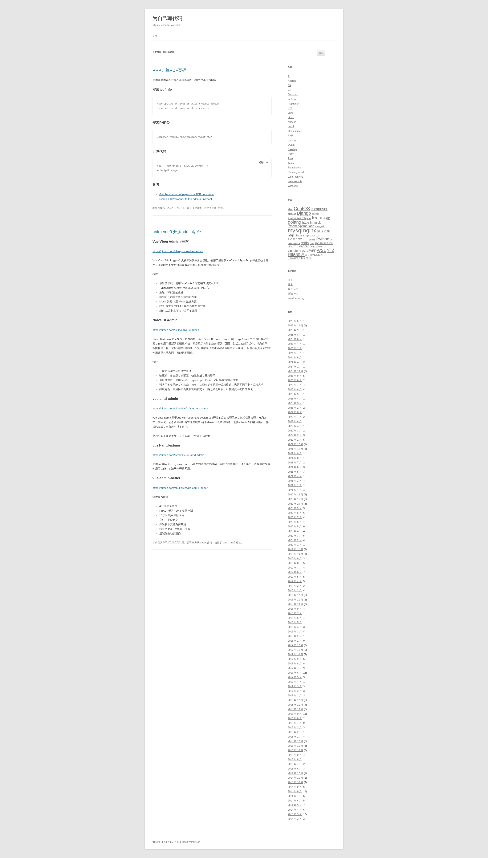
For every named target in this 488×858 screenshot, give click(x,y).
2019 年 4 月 (295, 581)
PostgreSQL (298, 239)
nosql (291, 126)
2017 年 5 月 (295, 677)
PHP (194, 208)
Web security (295, 181)
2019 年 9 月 (295, 558)
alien (290, 209)
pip (317, 235)
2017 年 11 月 (295, 649)
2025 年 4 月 (295, 343)
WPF (312, 250)
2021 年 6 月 (295, 467)
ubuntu (293, 246)
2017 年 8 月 (295, 663)
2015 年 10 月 (295, 750)
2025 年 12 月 (295, 325)
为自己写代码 (167, 18)
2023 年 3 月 (295, 403)
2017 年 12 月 (295, 645)
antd (225, 542)
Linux (291, 117)
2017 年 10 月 (295, 654)
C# (289, 85)
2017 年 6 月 (295, 672)
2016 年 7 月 (295, 723)
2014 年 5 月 (295, 805)
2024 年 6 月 (295, 357)
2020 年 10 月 (295, 503)
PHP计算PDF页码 (169, 70)
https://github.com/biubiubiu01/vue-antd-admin (180, 408)
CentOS (302, 208)
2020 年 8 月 (295, 512)
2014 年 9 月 (295, 786)
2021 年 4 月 (295, 476)
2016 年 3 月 (295, 727)
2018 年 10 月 (295, 604)
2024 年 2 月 (295, 366)
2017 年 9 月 (295, 659)
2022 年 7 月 (295, 416)
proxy (312, 239)
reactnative (294, 243)
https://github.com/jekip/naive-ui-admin (175, 329)
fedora (318, 217)
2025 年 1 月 (295, 348)
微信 (307, 255)
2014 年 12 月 (295, 773)
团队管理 (296, 254)
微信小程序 (316, 255)
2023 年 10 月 (295, 371)
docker (315, 213)
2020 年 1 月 (295, 544)
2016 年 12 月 (295, 700)
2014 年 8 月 (295, 791)
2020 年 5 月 (295, 526)
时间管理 (306, 258)
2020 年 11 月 (295, 499)
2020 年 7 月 (295, 517)
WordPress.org (296, 298)
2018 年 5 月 (295, 622)
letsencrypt (295, 226)
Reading (292, 149)
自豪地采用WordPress (188, 842)
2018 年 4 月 (295, 627)
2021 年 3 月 (295, 480)
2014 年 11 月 (295, 777)
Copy (266, 162)
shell (312, 243)
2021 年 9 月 (295, 453)
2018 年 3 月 (295, 631)
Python (292, 140)
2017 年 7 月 (295, 668)
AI (289, 76)
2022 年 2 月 (295, 435)
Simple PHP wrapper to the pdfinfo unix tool (185, 198)
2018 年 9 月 (295, 608)
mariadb (308, 226)
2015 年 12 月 (295, 741)
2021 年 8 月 (295, 458)
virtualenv (294, 250)
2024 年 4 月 (295, 362)
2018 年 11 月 (295, 599)
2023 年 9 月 (295, 375)
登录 (290, 284)
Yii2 (330, 250)
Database (293, 94)
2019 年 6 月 (295, 572)
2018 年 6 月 (295, 617)
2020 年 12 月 (295, 494)
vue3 (232, 542)
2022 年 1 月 (295, 439)
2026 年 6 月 (295, 321)
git (328, 218)
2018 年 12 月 (295, 595)
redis (305, 243)
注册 (290, 279)
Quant (291, 144)
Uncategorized (296, 172)
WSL (321, 250)
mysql (295, 230)
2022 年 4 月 (295, 426)
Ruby (291, 153)
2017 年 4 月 (295, 681)
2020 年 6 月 (295, 522)
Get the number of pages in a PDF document (186, 194)
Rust (290, 158)
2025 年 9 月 (295, 330)
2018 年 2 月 (295, 636)
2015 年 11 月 (295, 745)
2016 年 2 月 (295, 732)
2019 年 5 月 (295, 576)
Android (292, 80)
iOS (290, 108)
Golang (292, 99)
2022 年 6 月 (295, 421)
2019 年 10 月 (295, 554)
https (305, 222)
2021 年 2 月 (295, 485)
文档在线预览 (294, 258)
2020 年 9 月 (295, 508)
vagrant (305, 246)
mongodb (320, 226)
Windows (293, 185)
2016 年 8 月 (295, 718)
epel (309, 218)
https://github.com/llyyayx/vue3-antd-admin (178, 454)
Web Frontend (199, 542)
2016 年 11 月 (295, 704)
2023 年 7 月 (295, 385)
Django (304, 213)
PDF (214, 208)
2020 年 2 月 (295, 540)
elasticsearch (297, 218)
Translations (294, 167)
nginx (309, 230)
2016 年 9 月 (295, 713)
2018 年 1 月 (295, 640)
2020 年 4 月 (295, 531)
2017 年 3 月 (295, 686)
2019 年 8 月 (295, 563)
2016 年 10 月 (295, 709)
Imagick (315, 222)
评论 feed (293, 293)
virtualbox (316, 246)
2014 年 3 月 (295, 814)
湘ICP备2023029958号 (164, 842)
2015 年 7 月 (295, 764)
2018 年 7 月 (295, 613)
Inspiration (293, 103)
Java (290, 112)
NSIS (320, 231)
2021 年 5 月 (295, 471)
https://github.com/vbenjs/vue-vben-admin (177, 251)
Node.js (292, 121)
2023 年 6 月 (295, 389)
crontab (292, 213)
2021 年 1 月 (295, 490)
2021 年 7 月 (295, 462)
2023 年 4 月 (295, 398)
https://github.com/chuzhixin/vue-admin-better (180, 487)
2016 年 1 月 (295, 736)
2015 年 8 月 (295, 759)
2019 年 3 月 (295, 585)
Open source (295, 131)
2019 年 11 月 (295, 549)
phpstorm (310, 235)
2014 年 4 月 (295, 809)
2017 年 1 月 (295, 695)
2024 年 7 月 (295, 353)
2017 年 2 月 (295, 691)
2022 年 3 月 (295, 430)
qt (331, 239)
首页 (154, 36)
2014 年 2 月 (295, 818)
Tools (291, 163)
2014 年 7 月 (295, 796)
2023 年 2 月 (295, 407)
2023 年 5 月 (295, 394)
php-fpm (299, 235)
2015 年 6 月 (295, 768)
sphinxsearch (324, 243)
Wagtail (305, 251)
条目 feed (293, 289)
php (291, 235)
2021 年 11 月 (295, 448)
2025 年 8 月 (295, 334)
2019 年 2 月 (295, 590)
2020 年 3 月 (295, 535)
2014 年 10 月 (295, 782)
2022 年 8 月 (295, 412)
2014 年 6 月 (295, 800)
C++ (290, 90)
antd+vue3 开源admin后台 (176, 231)
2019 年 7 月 (295, 567)
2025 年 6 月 (295, 339)
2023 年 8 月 (295, 380)
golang (294, 222)
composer (319, 209)
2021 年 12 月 (295, 444)
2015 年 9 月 (295, 755)
